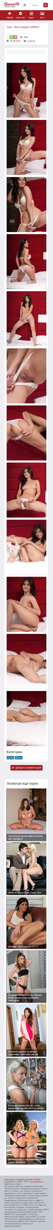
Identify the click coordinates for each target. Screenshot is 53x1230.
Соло (10, 757)
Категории (20, 18)
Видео (31, 18)
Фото (42, 18)
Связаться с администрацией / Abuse (22, 1179)
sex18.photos (36, 1181)
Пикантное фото (13, 5)
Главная (9, 18)
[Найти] (45, 5)
